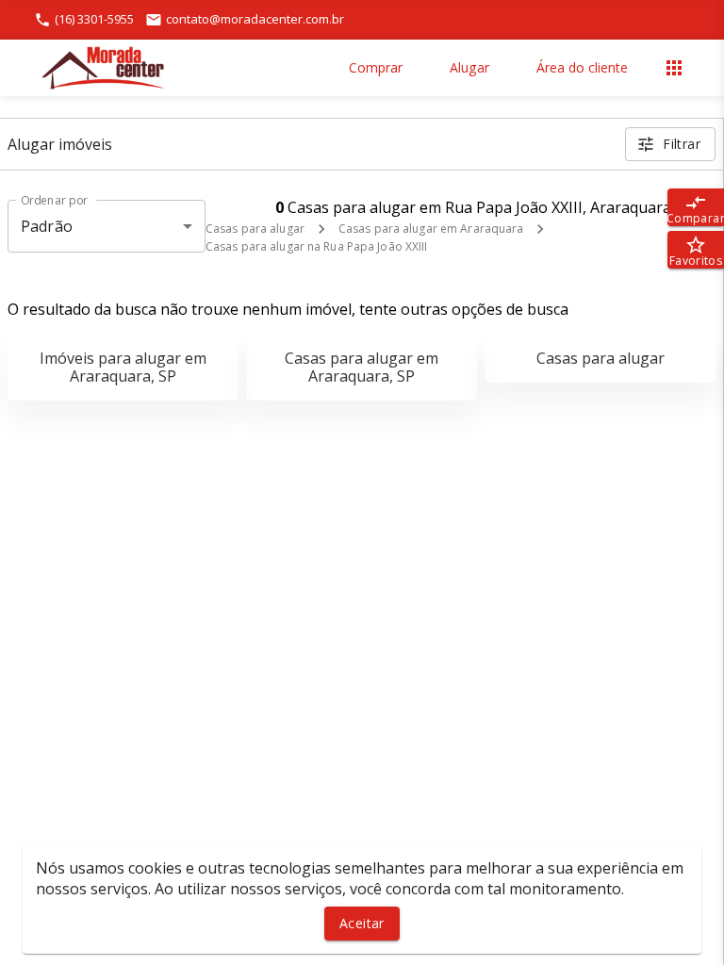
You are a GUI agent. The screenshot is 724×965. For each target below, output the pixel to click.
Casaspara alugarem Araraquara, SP (361, 367)
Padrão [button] (47, 226)
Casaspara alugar (600, 358)
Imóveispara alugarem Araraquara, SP (123, 367)
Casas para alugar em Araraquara (431, 229)
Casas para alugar (255, 229)
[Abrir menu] (674, 67)
